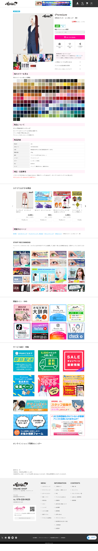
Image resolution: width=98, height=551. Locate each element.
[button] (12, 206)
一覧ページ (78, 55)
